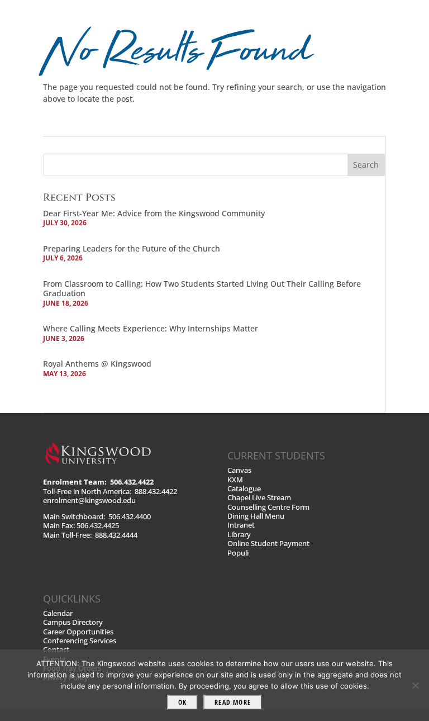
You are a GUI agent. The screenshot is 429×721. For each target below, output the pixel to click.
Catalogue (244, 489)
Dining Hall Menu (255, 516)
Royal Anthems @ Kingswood (97, 363)
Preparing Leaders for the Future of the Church (131, 248)
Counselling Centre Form (268, 507)
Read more (232, 702)
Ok (182, 702)
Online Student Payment (268, 543)
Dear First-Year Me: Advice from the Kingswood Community (154, 213)
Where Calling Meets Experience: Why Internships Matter (150, 328)
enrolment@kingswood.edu (89, 500)
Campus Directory (73, 622)
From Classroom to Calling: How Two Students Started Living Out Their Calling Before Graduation (202, 288)
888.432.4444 (116, 535)
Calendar (58, 613)
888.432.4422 (156, 491)
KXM (235, 480)
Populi (238, 553)
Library (239, 534)
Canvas (239, 470)
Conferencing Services (79, 641)
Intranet (241, 525)
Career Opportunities (78, 632)
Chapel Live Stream (259, 497)
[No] (415, 685)
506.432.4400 (129, 516)
